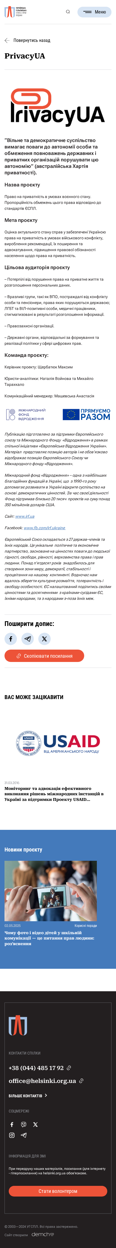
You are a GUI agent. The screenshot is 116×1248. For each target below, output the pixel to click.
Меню (100, 12)
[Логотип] (15, 12)
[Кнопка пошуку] (68, 12)
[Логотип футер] (18, 1038)
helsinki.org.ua (54, 1173)
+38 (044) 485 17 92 (36, 1068)
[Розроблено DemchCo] (43, 1234)
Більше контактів (25, 1096)
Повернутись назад (32, 40)
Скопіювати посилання (48, 656)
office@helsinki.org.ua (42, 1081)
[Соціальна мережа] (12, 1130)
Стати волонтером (58, 1191)
